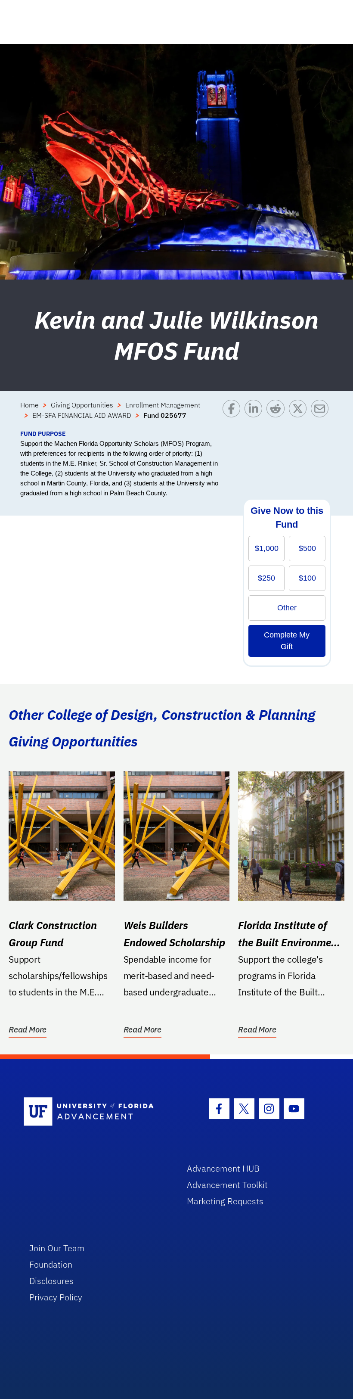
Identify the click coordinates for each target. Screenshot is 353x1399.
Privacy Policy (55, 1297)
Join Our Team (57, 1248)
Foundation (50, 1264)
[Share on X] (300, 414)
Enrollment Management (162, 405)
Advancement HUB (223, 1168)
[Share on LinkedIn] (255, 414)
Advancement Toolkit (227, 1185)
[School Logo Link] (95, 1112)
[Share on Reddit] (277, 414)
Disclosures (51, 1281)
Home (29, 405)
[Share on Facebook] (234, 414)
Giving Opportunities (82, 405)
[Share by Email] (322, 414)
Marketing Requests (225, 1201)
